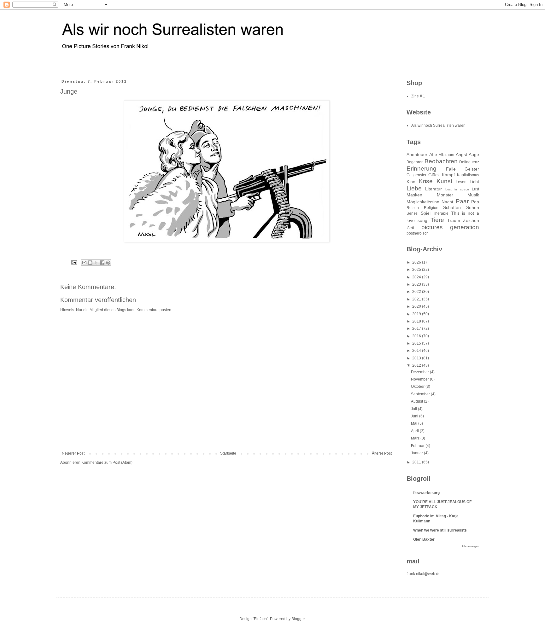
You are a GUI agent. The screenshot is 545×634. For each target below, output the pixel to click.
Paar (462, 201)
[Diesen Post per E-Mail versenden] (84, 262)
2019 (417, 314)
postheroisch (418, 233)
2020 (417, 306)
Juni (415, 416)
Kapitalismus (468, 175)
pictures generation (450, 227)
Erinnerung (422, 168)
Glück (434, 174)
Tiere (437, 220)
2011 (417, 462)
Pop (475, 201)
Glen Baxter (424, 539)
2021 (417, 299)
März (415, 438)
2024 (417, 277)
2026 (417, 262)
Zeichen (471, 220)
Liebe (414, 188)
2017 (417, 328)
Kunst (444, 181)
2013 (417, 358)
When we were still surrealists (440, 530)
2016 (417, 336)
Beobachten (441, 161)
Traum (453, 220)
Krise (426, 181)
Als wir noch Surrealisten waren (438, 125)
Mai (414, 423)
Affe (433, 154)
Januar (417, 453)
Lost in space (457, 189)
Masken (414, 194)
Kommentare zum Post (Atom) (106, 462)
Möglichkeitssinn (423, 201)
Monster (445, 194)
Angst (461, 154)
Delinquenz (469, 162)
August (417, 401)
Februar (418, 446)
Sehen (472, 207)
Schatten (452, 207)
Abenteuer (417, 154)
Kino (411, 181)
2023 (417, 284)
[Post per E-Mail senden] (74, 262)
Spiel (426, 213)
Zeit (410, 227)
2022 (417, 291)
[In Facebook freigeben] (102, 262)
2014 (417, 350)
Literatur (433, 188)
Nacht (447, 201)
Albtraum (446, 155)
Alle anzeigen (470, 546)
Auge (474, 154)
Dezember (420, 372)
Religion (431, 208)
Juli (414, 409)
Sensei (413, 213)
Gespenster (416, 175)
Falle (451, 169)
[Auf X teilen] (96, 262)
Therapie (440, 213)
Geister (472, 169)
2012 (417, 365)
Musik (473, 194)
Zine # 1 (418, 96)
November (420, 379)
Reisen (413, 208)
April (415, 431)
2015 (417, 343)
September (421, 394)
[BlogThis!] (90, 262)
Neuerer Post (73, 453)
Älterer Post (382, 453)
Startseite (228, 453)
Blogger (298, 619)
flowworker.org (426, 493)
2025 (417, 269)
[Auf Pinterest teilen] (108, 262)
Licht (474, 181)
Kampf (448, 174)
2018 (417, 321)
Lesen (461, 182)
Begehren (415, 162)
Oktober (418, 386)
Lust (475, 189)
